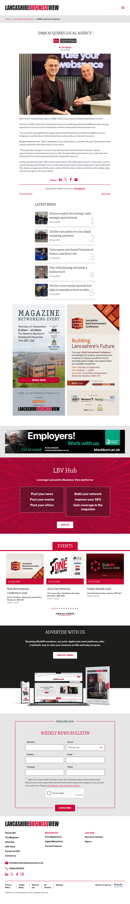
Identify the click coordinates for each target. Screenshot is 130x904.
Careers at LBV (12, 851)
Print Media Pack (53, 837)
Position (30, 754)
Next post (106, 193)
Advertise (9, 842)
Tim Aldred (66, 47)
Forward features (53, 846)
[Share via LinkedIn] (60, 179)
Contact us (10, 856)
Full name (31, 742)
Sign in (88, 841)
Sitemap (59, 885)
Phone (70, 767)
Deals (56, 40)
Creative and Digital (68, 40)
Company (31, 767)
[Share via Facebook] (70, 179)
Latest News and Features (23, 19)
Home (8, 19)
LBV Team (10, 846)
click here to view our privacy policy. (63, 785)
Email (70, 754)
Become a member (94, 837)
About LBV (10, 833)
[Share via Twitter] (65, 179)
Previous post (25, 193)
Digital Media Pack (54, 841)
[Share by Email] (76, 179)
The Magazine (12, 837)
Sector (70, 742)
